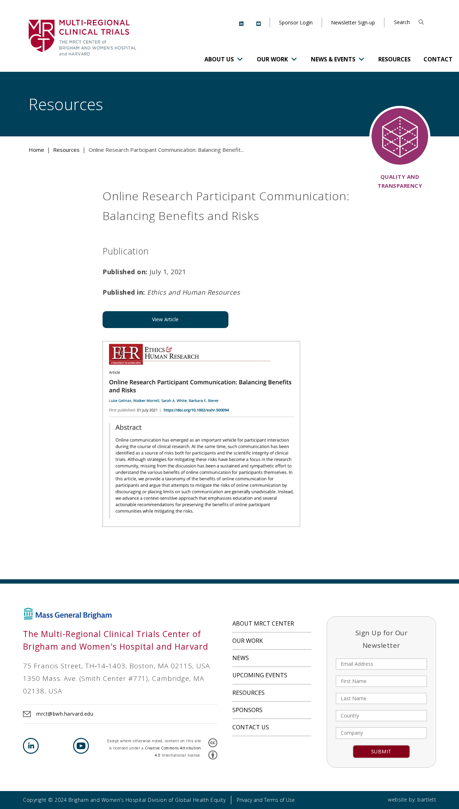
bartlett (426, 799)
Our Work (272, 59)
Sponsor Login (296, 22)
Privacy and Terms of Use (266, 799)
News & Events (333, 59)
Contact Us (250, 727)
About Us (219, 59)
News (240, 658)
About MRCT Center (263, 623)
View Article (165, 319)
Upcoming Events (259, 675)
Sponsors (247, 710)
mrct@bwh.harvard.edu (64, 713)
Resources (394, 59)
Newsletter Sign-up (353, 22)
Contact (438, 59)
